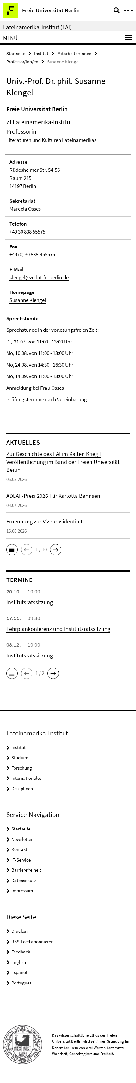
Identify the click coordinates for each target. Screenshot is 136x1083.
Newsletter (22, 839)
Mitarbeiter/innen (74, 53)
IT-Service (21, 860)
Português (21, 983)
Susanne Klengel (27, 300)
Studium (19, 757)
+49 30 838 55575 (27, 231)
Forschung (21, 768)
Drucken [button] (19, 931)
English (18, 962)
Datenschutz (23, 880)
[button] (12, 549)
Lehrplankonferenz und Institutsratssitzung (58, 628)
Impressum (22, 891)
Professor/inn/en (22, 62)
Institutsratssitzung (29, 602)
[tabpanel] (68, 259)
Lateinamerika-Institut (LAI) (37, 27)
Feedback (20, 952)
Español (19, 972)
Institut (41, 53)
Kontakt (19, 849)
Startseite (15, 53)
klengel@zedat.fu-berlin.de (39, 277)
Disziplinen (22, 788)
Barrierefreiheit (26, 870)
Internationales (26, 778)
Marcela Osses (25, 208)
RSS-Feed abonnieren (32, 942)
